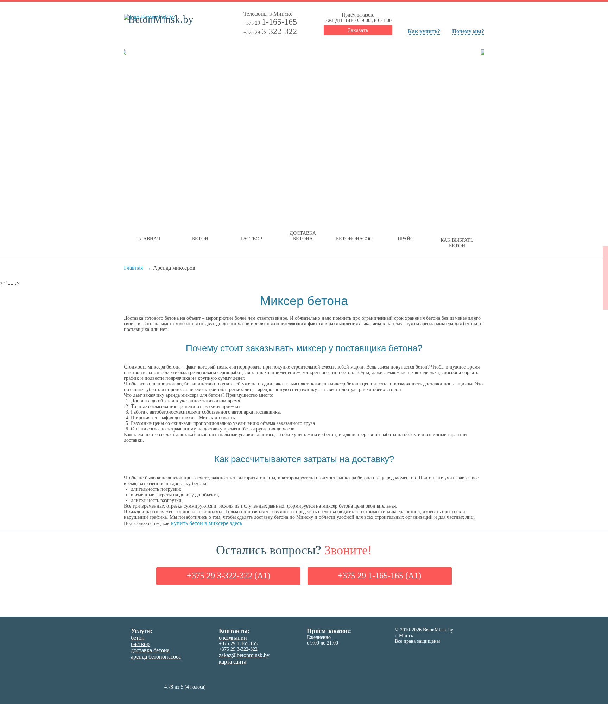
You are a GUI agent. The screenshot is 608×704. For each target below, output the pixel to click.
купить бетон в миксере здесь (206, 523)
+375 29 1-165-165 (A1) (379, 575)
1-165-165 (270, 21)
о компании (233, 638)
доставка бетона (150, 650)
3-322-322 (270, 31)
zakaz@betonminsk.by (244, 655)
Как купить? (424, 31)
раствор (140, 644)
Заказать (358, 30)
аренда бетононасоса (156, 657)
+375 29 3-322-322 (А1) (228, 575)
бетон (138, 638)
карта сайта (232, 662)
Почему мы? (468, 31)
